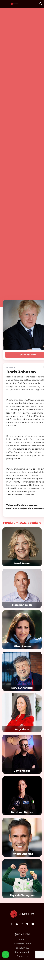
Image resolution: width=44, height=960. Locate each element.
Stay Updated (22, 952)
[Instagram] (22, 924)
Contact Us (22, 956)
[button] (41, 3)
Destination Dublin (22, 944)
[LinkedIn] (16, 924)
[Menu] (35, 4)
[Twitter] (27, 924)
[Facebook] (11, 924)
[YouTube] (32, 924)
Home (22, 939)
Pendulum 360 (22, 948)
